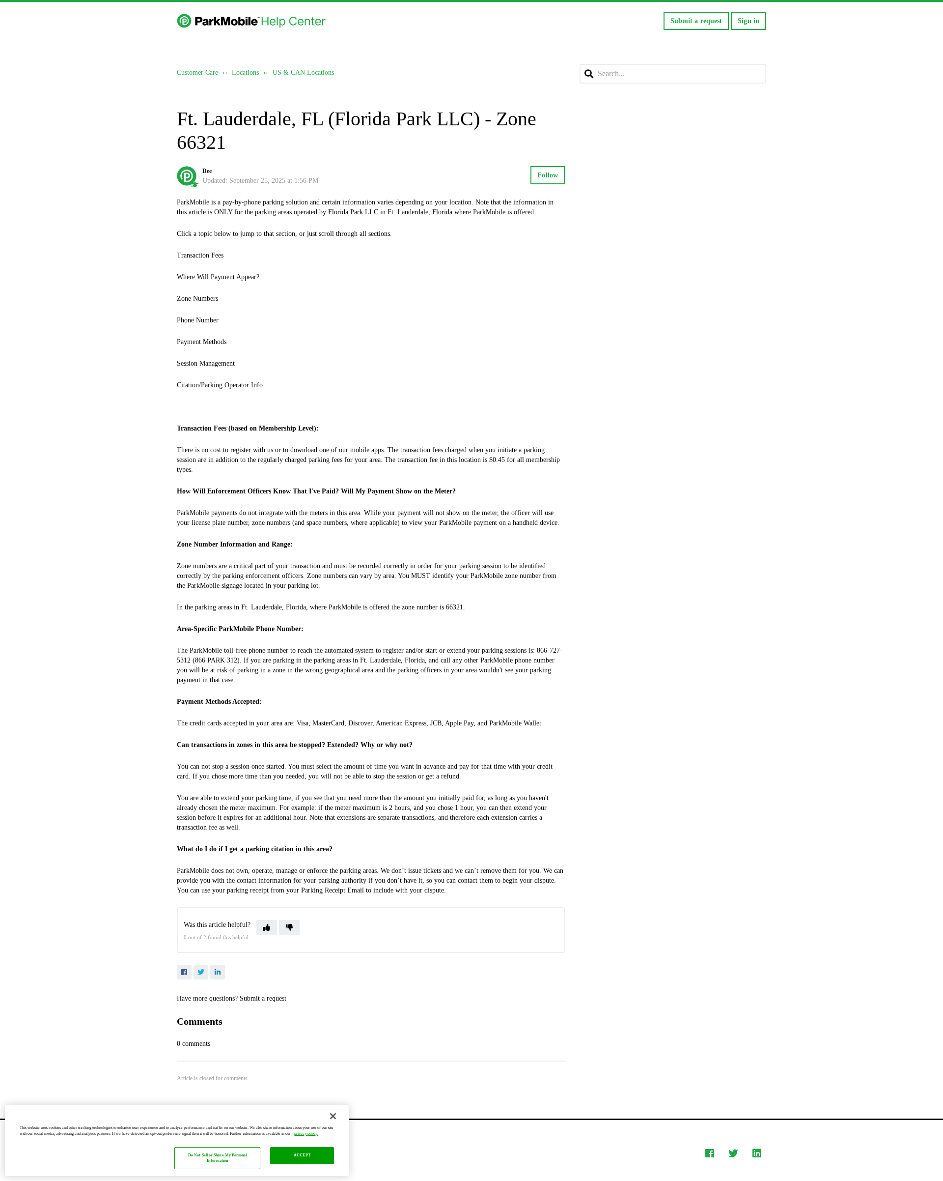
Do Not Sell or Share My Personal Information (217, 1158)
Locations (245, 72)
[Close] (333, 1116)
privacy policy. (306, 1133)
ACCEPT (302, 1155)
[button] (266, 927)
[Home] (252, 21)
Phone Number (198, 320)
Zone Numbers (197, 298)
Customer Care (197, 72)
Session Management (206, 363)
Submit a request (696, 21)
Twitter (201, 972)
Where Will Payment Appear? (218, 277)
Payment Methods (201, 342)
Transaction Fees (200, 255)
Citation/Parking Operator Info (220, 385)
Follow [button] (547, 175)
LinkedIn (217, 972)
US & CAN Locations (303, 72)
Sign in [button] (748, 21)
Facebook (184, 972)
